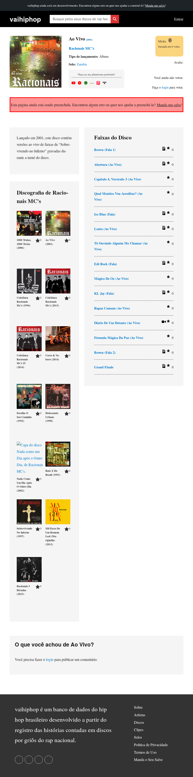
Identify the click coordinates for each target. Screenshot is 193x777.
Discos (139, 722)
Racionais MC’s (81, 48)
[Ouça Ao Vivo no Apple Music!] (98, 81)
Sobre (138, 707)
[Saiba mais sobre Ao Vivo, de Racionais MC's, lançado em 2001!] (57, 222)
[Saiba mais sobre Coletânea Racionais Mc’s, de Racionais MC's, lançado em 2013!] (57, 280)
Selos (138, 737)
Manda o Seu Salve (148, 759)
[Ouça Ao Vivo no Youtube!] (73, 81)
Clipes (138, 729)
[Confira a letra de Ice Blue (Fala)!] (163, 214)
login (165, 87)
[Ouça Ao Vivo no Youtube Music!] (79, 81)
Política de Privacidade (151, 744)
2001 (89, 39)
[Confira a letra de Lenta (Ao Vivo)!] (163, 228)
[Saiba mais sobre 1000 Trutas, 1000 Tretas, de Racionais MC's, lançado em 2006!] (29, 222)
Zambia (82, 64)
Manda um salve (155, 5)
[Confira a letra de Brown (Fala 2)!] (163, 352)
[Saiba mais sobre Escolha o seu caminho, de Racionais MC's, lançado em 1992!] (29, 395)
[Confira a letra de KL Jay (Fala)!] (163, 293)
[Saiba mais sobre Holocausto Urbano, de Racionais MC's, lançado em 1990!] (57, 395)
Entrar (178, 18)
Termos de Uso (145, 752)
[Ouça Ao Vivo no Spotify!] (86, 81)
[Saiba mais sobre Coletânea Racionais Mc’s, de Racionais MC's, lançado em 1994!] (29, 280)
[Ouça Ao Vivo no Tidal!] (104, 81)
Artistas (139, 714)
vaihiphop (25, 19)
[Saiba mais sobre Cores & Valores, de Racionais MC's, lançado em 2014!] (57, 337)
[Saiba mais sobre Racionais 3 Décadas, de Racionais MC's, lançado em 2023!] (29, 568)
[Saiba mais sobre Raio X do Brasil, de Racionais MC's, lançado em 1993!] (57, 453)
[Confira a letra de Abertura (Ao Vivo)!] (163, 164)
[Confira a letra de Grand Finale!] (163, 367)
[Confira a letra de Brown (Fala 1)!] (163, 149)
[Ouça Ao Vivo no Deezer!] (92, 81)
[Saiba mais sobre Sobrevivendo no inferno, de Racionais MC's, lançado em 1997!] (29, 511)
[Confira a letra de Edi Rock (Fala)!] (163, 263)
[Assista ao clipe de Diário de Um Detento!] (163, 322)
